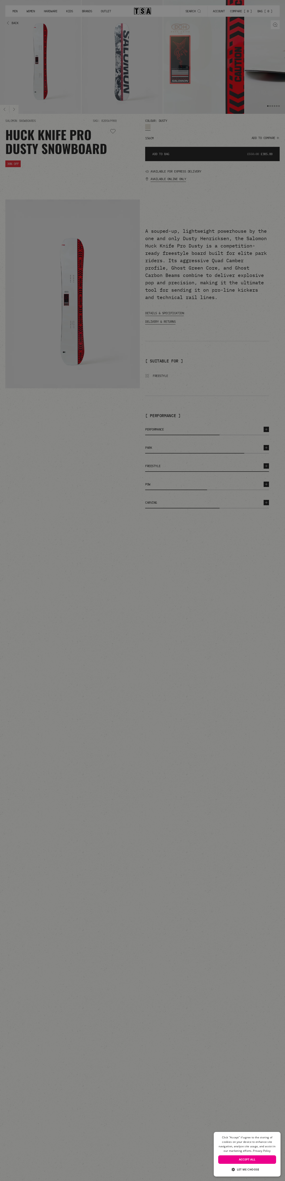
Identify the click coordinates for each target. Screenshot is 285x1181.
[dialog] (247, 1154)
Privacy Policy (262, 1151)
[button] (247, 1169)
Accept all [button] (247, 1159)
